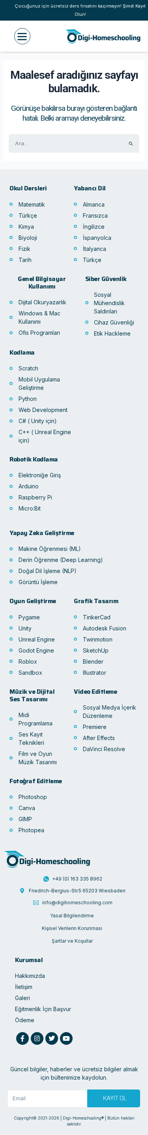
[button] (22, 36)
